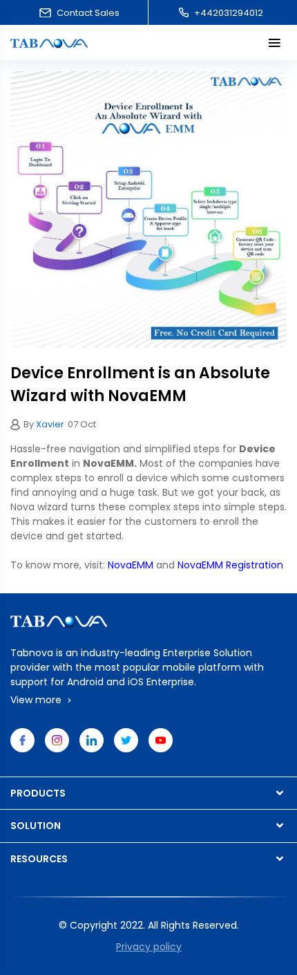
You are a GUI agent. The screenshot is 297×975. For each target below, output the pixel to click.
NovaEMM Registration (230, 565)
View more (37, 700)
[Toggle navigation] (274, 42)
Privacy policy (149, 947)
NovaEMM (130, 565)
